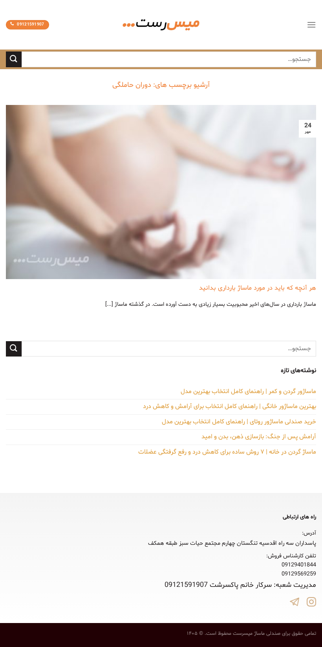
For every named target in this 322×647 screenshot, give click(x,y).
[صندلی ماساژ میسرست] (161, 25)
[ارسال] (14, 59)
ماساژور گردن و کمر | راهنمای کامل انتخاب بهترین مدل (248, 391)
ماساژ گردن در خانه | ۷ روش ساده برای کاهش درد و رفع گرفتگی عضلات (227, 452)
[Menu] (311, 24)
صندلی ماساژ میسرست (256, 633)
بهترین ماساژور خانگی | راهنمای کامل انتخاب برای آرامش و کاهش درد (229, 406)
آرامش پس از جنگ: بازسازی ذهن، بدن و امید (258, 436)
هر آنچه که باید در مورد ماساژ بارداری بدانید (257, 288)
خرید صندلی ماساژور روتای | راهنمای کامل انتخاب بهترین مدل (239, 421)
